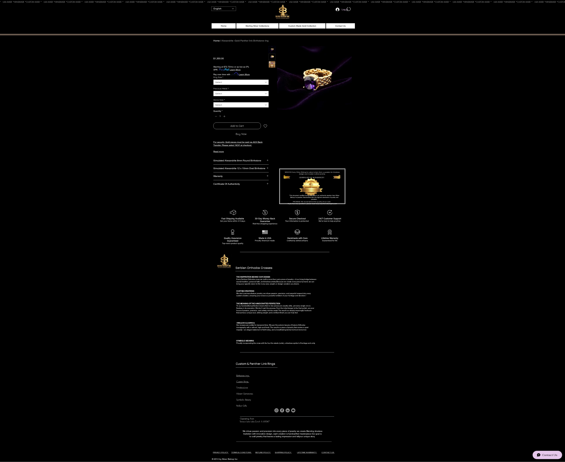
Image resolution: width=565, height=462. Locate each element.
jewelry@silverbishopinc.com (327, 204)
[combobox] (241, 82)
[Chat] (348, 9)
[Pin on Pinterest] (221, 194)
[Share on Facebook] (215, 194)
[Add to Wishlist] (265, 126)
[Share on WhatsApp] (226, 194)
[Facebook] (282, 410)
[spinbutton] (220, 116)
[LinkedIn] (288, 410)
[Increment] (224, 116)
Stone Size (219, 100)
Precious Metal (221, 88)
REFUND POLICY (263, 452)
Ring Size (218, 77)
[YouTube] (293, 410)
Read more (218, 151)
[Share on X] (232, 194)
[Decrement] (215, 116)
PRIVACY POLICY (221, 452)
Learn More (235, 70)
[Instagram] (276, 410)
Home (216, 40)
